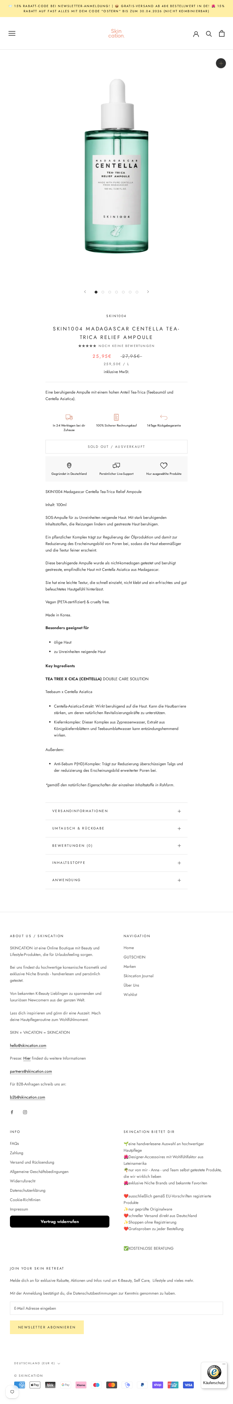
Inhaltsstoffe (69, 862)
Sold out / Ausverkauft (116, 446)
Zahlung (16, 1153)
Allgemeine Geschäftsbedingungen (39, 1171)
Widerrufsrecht (22, 1181)
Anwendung (66, 880)
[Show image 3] (109, 292)
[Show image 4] (116, 292)
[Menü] (223, 1365)
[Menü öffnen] (12, 33)
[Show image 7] (137, 292)
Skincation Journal (138, 976)
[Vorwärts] (148, 291)
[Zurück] (85, 291)
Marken (130, 966)
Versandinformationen (80, 811)
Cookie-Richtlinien (25, 1200)
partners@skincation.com (31, 1071)
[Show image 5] (123, 292)
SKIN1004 (116, 316)
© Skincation (28, 1375)
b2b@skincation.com (27, 1097)
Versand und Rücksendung (32, 1162)
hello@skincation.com (28, 1045)
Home (129, 947)
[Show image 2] (102, 292)
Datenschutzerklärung (27, 1190)
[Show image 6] (130, 292)
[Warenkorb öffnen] (221, 33)
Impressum (19, 1209)
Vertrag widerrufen (60, 1221)
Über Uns (131, 985)
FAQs (14, 1143)
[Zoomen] (221, 63)
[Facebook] (12, 1111)
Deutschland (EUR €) (34, 1363)
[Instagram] (25, 1111)
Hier (27, 1058)
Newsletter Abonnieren (47, 1327)
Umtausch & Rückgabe (78, 828)
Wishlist (130, 994)
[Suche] (209, 33)
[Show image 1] (96, 292)
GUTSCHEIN (134, 957)
